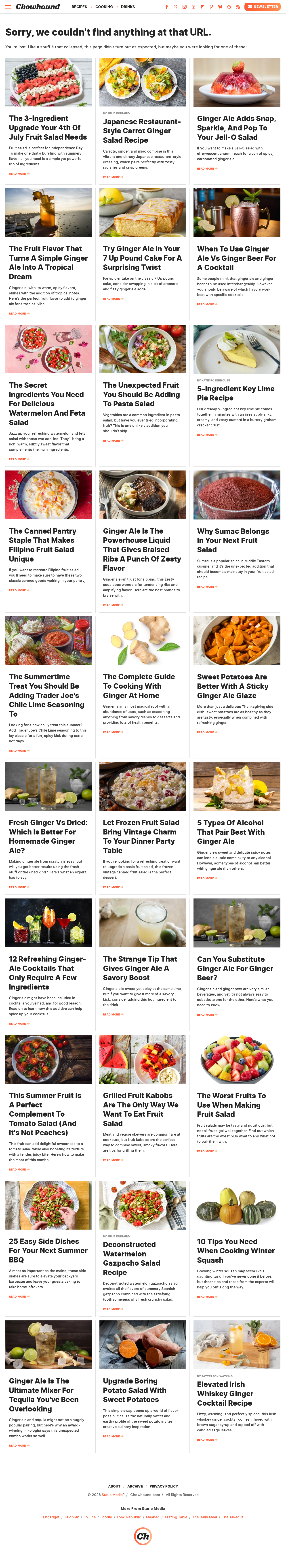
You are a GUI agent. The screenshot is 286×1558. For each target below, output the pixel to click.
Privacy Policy (164, 1486)
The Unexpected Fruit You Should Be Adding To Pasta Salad (141, 394)
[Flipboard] (202, 8)
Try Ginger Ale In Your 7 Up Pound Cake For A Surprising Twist (142, 258)
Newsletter (266, 6)
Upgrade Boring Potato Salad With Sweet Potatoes (134, 1390)
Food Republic (129, 1517)
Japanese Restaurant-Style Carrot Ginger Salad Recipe (142, 131)
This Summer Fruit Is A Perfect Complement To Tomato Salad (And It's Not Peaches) (45, 1114)
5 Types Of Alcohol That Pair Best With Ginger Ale (231, 832)
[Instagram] (184, 8)
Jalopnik (71, 1517)
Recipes (79, 6)
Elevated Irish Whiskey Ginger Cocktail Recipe (225, 1393)
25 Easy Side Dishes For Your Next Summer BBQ (48, 1250)
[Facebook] (166, 8)
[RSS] (238, 8)
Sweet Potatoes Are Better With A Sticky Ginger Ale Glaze (233, 686)
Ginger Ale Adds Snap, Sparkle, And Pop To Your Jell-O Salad (236, 127)
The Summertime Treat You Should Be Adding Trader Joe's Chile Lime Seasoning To (46, 695)
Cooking (104, 6)
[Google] (229, 8)
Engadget (51, 1517)
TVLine (90, 1517)
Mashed (153, 1517)
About (114, 1486)
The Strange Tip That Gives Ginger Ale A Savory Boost (140, 968)
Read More (17, 173)
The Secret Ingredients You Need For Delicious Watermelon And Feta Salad (47, 404)
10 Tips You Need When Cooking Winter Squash (236, 1250)
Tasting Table (175, 1517)
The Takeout (232, 1517)
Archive (135, 1486)
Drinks (128, 6)
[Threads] (193, 8)
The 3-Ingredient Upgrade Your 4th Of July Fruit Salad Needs (48, 127)
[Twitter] (175, 8)
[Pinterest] (211, 8)
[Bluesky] (220, 8)
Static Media (112, 1494)
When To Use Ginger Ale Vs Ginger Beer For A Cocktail (236, 258)
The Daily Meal (204, 1517)
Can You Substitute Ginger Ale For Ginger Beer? (235, 968)
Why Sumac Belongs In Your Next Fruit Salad (233, 540)
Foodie (106, 1517)
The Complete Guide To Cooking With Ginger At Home (139, 686)
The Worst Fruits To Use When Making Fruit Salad (231, 1105)
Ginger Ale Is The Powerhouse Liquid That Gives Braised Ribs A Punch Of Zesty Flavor (142, 550)
